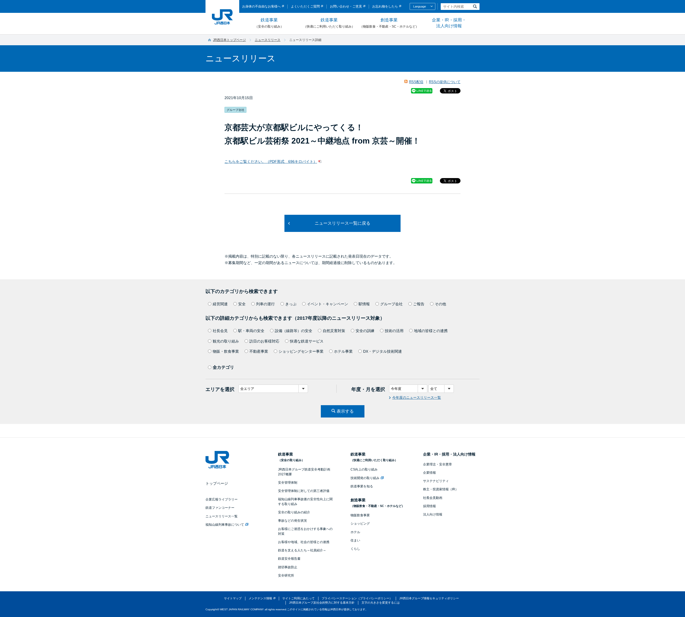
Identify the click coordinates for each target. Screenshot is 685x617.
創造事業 (389, 23)
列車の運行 (265, 304)
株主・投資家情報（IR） (440, 489)
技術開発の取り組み (365, 478)
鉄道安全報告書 (289, 558)
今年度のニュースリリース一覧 (416, 398)
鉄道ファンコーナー (220, 507)
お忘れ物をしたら (385, 6)
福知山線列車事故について (225, 524)
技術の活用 (394, 331)
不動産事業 (258, 351)
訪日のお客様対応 (264, 341)
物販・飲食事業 (226, 351)
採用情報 (429, 506)
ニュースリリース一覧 (222, 516)
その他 (440, 304)
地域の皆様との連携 (431, 331)
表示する (345, 411)
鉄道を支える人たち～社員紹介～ (302, 550)
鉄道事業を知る (362, 486)
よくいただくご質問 (305, 6)
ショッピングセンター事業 (301, 351)
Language (419, 6)
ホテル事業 (343, 351)
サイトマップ (233, 598)
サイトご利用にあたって (298, 598)
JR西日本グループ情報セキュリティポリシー (429, 598)
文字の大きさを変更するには (380, 602)
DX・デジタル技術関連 (382, 351)
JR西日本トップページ (229, 40)
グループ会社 (391, 304)
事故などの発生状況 (292, 520)
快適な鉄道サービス (307, 341)
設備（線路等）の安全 (293, 331)
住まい (355, 540)
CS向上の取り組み (364, 469)
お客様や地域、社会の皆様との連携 (303, 542)
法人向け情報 (432, 514)
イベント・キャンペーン (327, 304)
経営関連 (220, 304)
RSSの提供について (445, 82)
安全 (242, 304)
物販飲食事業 (360, 515)
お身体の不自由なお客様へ (261, 6)
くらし (355, 548)
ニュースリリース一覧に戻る (342, 223)
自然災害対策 (334, 331)
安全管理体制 (287, 482)
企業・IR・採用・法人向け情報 (449, 23)
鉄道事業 (269, 23)
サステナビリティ (436, 481)
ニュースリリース (267, 40)
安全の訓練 (365, 331)
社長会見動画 (432, 497)
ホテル (355, 532)
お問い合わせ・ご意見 (346, 6)
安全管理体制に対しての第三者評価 (303, 490)
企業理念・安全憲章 (437, 464)
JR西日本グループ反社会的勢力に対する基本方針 (322, 602)
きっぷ (290, 304)
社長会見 (220, 331)
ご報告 (418, 304)
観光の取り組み (226, 341)
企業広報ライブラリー (222, 499)
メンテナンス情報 (260, 598)
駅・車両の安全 (251, 331)
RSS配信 (416, 82)
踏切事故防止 (287, 567)
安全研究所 (286, 575)
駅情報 (364, 304)
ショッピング (360, 523)
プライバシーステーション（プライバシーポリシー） (357, 598)
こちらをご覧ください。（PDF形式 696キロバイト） (270, 161)
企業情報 (429, 472)
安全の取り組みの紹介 (294, 512)
